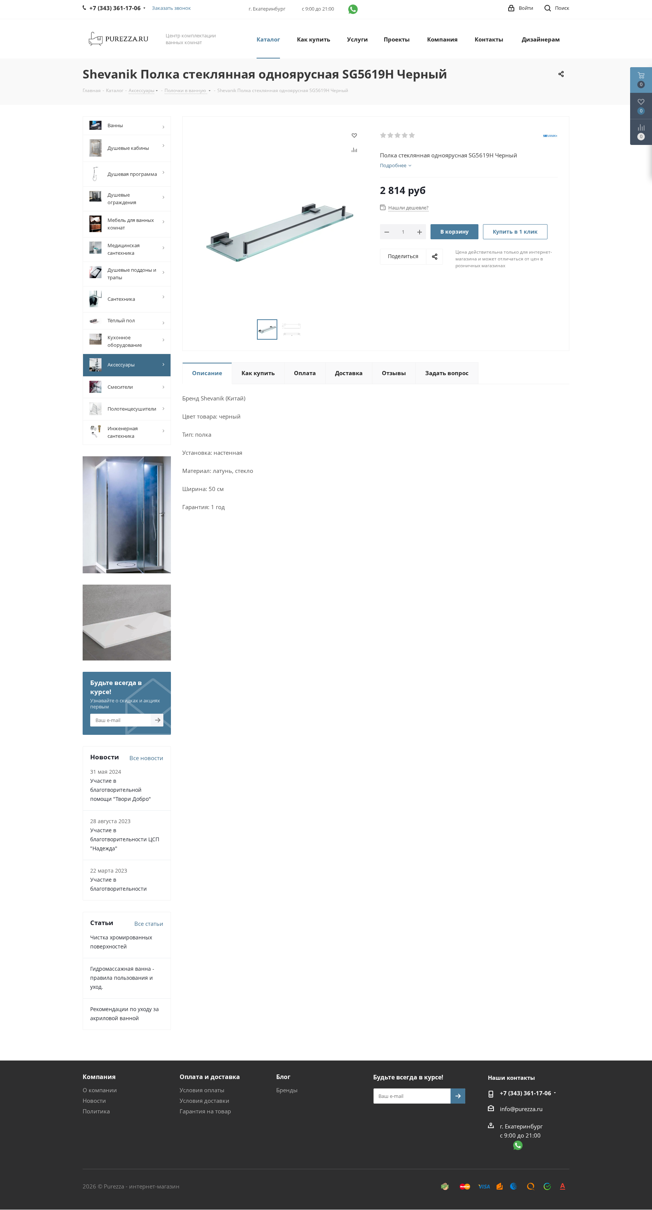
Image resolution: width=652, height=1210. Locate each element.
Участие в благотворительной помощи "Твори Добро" (120, 789)
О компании (100, 1090)
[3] (397, 135)
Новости (94, 1100)
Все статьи (148, 923)
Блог (283, 1077)
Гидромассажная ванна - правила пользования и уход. (122, 977)
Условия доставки (204, 1100)
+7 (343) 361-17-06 (525, 1093)
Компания (99, 1077)
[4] (405, 135)
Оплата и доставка (210, 1077)
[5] (412, 135)
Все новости (146, 758)
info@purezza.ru (521, 1109)
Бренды (287, 1090)
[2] (390, 135)
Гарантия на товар (205, 1111)
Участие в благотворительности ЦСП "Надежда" (124, 839)
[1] (383, 135)
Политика (96, 1111)
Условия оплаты (202, 1090)
